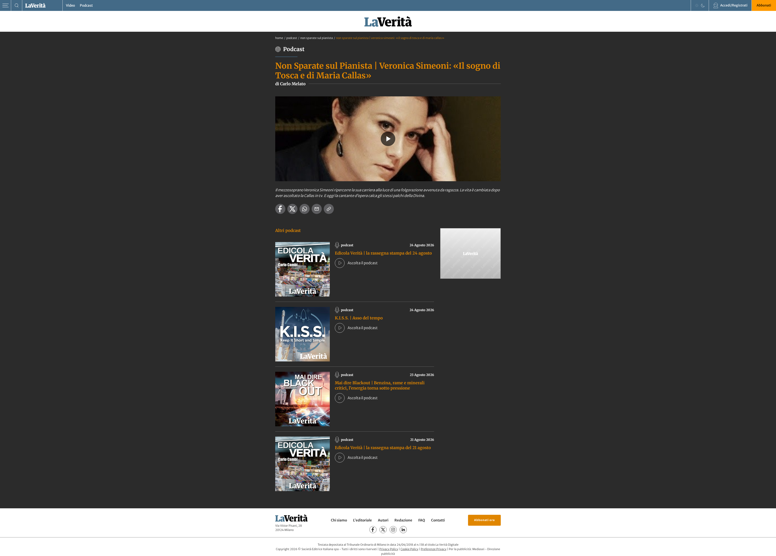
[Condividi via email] (317, 209)
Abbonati (764, 5)
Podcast (86, 5)
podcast (291, 38)
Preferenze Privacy (433, 549)
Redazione (403, 520)
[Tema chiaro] (696, 5)
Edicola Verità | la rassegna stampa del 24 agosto (383, 253)
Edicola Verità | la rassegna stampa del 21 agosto (383, 447)
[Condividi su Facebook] (280, 209)
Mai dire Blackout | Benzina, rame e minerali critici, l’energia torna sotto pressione (380, 385)
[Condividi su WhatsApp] (304, 209)
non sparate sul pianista (316, 38)
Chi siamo (339, 520)
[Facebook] (372, 529)
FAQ (421, 520)
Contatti (438, 520)
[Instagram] (393, 529)
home (279, 38)
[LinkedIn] (403, 529)
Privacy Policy (388, 549)
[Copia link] (329, 209)
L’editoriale (362, 520)
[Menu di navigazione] (5, 5)
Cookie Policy (409, 549)
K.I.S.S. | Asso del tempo (359, 317)
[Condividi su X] (292, 209)
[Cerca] (16, 5)
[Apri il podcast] (340, 263)
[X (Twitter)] (383, 529)
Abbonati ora (484, 520)
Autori (383, 520)
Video (70, 5)
